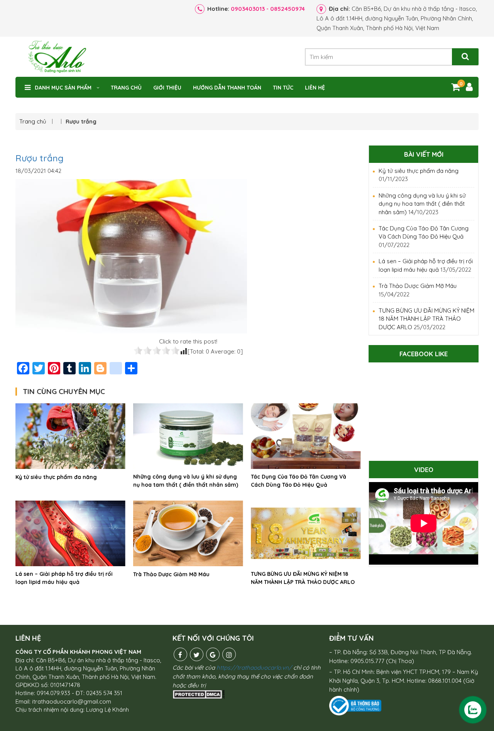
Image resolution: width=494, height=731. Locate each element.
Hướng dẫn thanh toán (227, 87)
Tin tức (283, 87)
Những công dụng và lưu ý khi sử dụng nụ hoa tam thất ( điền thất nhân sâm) (185, 480)
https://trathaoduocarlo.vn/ (254, 667)
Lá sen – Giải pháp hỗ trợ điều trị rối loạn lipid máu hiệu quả (64, 577)
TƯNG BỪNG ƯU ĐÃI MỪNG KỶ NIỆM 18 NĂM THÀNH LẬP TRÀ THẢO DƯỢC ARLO (303, 577)
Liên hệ (315, 87)
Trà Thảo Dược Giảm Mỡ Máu (171, 574)
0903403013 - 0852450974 (268, 8)
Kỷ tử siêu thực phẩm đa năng (56, 477)
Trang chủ (126, 87)
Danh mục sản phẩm (63, 87)
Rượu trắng (39, 158)
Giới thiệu (167, 87)
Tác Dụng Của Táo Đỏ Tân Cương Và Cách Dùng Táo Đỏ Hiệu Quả (298, 480)
